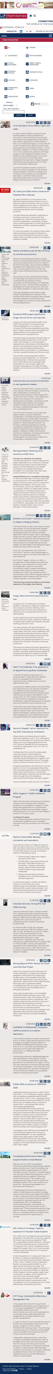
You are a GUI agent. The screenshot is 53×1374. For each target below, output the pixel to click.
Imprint (29, 1369)
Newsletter (12, 31)
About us (20, 27)
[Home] (14, 16)
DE (27, 31)
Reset (30, 115)
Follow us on (7, 1370)
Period (9, 103)
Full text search (11, 109)
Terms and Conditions (9, 1369)
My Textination (7, 27)
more (47, 184)
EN (30, 31)
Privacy (21, 1369)
